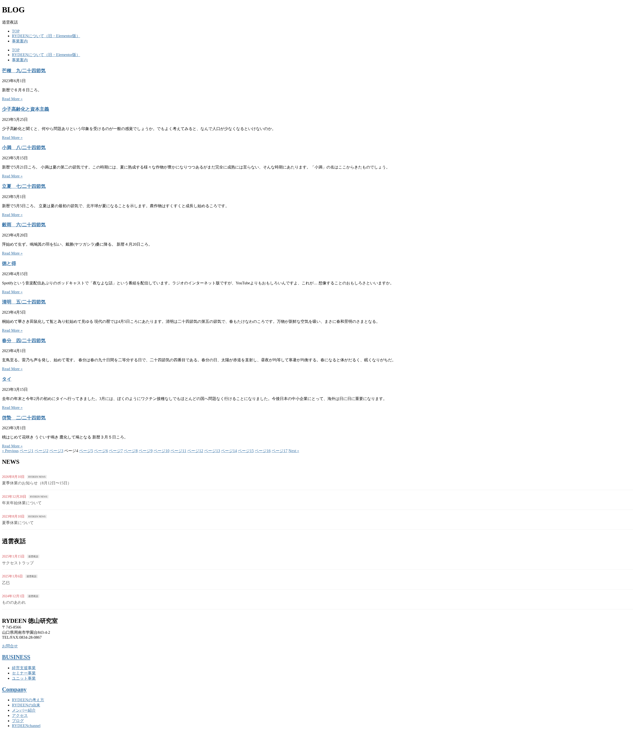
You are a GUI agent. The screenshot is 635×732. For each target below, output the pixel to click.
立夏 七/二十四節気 (24, 186)
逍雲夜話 (33, 556)
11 (178, 451)
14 (229, 451)
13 (212, 451)
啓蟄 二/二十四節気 (24, 417)
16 (263, 451)
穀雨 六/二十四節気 (24, 224)
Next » (293, 451)
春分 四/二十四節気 (24, 340)
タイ (6, 379)
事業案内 (20, 41)
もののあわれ (14, 602)
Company (14, 689)
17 (279, 451)
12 (195, 451)
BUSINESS (16, 657)
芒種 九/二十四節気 (24, 70)
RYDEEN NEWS (37, 476)
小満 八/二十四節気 (24, 147)
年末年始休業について (22, 503)
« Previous (10, 451)
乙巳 (6, 583)
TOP (16, 31)
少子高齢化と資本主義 (25, 109)
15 (246, 451)
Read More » (12, 99)
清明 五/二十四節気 (24, 301)
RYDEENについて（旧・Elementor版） (46, 36)
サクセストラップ (18, 563)
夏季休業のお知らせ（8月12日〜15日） (36, 483)
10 (161, 451)
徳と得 (9, 263)
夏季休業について (18, 523)
